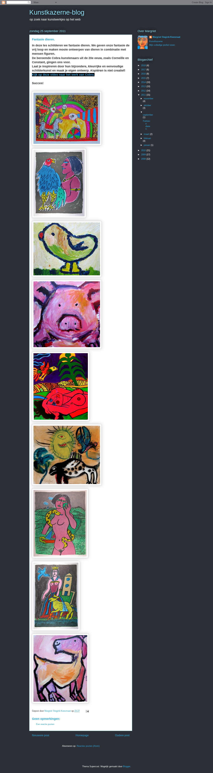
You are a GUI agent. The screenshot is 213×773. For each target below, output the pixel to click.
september (148, 115)
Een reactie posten (45, 724)
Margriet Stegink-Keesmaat (166, 37)
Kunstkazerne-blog (56, 12)
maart (147, 134)
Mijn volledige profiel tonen (162, 45)
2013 (143, 86)
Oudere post (122, 735)
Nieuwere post (40, 735)
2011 (143, 95)
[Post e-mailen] (87, 711)
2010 (143, 150)
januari (147, 145)
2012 (143, 90)
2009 (143, 154)
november (148, 98)
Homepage (82, 735)
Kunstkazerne (156, 41)
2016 (143, 73)
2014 (143, 82)
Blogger (126, 766)
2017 (143, 69)
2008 (143, 159)
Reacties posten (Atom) (88, 746)
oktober (147, 105)
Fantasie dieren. (146, 125)
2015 (143, 78)
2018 (143, 65)
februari (147, 138)
